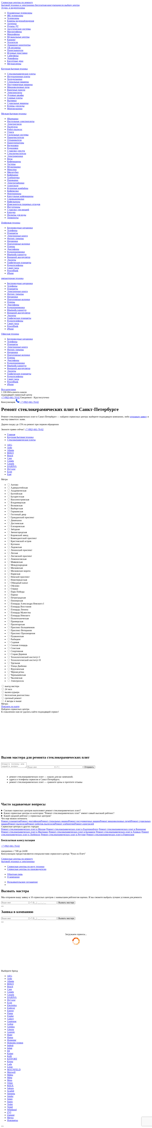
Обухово (15, 586)
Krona (10, 1061)
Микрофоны (13, 34)
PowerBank (12, 270)
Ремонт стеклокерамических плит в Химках (118, 832)
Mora (9, 1080)
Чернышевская (18, 675)
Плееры (11, 246)
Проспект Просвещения (23, 633)
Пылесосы (12, 126)
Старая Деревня (19, 654)
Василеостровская (20, 499)
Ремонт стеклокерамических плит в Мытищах (24, 832)
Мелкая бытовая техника (13, 113)
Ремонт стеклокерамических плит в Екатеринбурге (72, 829)
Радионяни (12, 148)
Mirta (9, 1077)
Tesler (10, 1104)
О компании (13, 877)
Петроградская (18, 597)
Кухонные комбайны (17, 188)
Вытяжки (12, 100)
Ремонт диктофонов (30, 821)
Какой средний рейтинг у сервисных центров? (27, 816)
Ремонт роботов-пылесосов (41, 824)
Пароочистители (15, 137)
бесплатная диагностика (17, 695)
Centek (10, 461)
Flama (10, 1013)
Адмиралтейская (19, 487)
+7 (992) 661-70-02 (10, 397)
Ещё (9, 474)
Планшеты (12, 233)
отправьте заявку (138, 416)
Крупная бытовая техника (14, 68)
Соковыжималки (15, 199)
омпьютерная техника (12, 278)
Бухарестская (17, 496)
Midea (10, 1075)
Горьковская (17, 511)
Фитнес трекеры (15, 238)
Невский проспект (20, 577)
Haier (9, 1034)
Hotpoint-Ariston (15, 1043)
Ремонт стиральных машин (54, 821)
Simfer (10, 1096)
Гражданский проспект (22, 517)
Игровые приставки (17, 53)
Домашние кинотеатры (19, 45)
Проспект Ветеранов (21, 630)
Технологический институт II (26, 660)
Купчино (15, 544)
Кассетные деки (15, 61)
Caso (9, 458)
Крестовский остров (21, 541)
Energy (10, 1010)
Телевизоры (13, 18)
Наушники (12, 241)
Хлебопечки (13, 177)
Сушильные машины (17, 103)
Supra (10, 1101)
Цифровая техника (10, 222)
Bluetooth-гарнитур (16, 254)
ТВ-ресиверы (14, 47)
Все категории (8, 389)
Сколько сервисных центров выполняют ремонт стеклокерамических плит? (42, 810)
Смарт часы (13, 268)
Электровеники (15, 156)
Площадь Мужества (21, 612)
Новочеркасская (19, 580)
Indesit (10, 1045)
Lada (9, 1064)
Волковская (16, 505)
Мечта (10, 1117)
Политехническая (20, 618)
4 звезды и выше (13, 701)
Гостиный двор (18, 514)
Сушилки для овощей (18, 209)
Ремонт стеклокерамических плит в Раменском (110, 834)
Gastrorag (11, 1021)
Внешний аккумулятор (18, 257)
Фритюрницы (14, 193)
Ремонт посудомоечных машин (84, 821)
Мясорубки (13, 172)
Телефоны (12, 230)
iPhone (10, 273)
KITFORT (12, 1059)
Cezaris (10, 463)
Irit (8, 1051)
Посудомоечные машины (20, 84)
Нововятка (12, 1120)
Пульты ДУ (13, 26)
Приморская (17, 621)
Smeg (9, 1099)
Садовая (15, 642)
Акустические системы (19, 29)
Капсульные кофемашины (20, 196)
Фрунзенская (17, 669)
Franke (10, 1016)
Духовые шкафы (15, 95)
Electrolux (12, 1005)
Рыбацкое (15, 639)
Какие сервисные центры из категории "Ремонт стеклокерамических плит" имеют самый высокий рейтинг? (59, 813)
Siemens (11, 1093)
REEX (10, 1085)
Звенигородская (19, 532)
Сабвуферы (13, 55)
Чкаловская (16, 678)
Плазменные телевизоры (19, 13)
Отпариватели (14, 140)
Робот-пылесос (14, 129)
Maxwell (11, 1072)
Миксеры (12, 169)
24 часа (8, 689)
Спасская (15, 648)
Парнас (14, 594)
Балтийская (16, 493)
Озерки (14, 588)
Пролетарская (18, 624)
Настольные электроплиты (20, 121)
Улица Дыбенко (19, 666)
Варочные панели (16, 90)
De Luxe (11, 469)
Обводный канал (19, 583)
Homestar (11, 1040)
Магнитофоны (14, 31)
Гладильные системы (17, 134)
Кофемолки (13, 191)
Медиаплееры (14, 63)
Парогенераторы (15, 142)
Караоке (11, 39)
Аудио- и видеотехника (13, 8)
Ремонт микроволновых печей (115, 821)
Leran (10, 1067)
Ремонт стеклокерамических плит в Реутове (63, 834)
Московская (17, 568)
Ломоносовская (18, 559)
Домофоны (12, 58)
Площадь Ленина (19, 609)
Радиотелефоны (15, 265)
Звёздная (15, 529)
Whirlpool (12, 1109)
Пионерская (17, 600)
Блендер (11, 212)
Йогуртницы (13, 207)
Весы (9, 159)
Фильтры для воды (16, 215)
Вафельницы (13, 201)
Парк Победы (17, 591)
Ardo (9, 447)
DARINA (12, 466)
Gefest (10, 1024)
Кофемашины (14, 161)
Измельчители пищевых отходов (23, 204)
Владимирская (18, 502)
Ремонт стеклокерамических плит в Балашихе (72, 832)
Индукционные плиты (18, 76)
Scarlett (10, 1091)
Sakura (10, 1088)
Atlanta (10, 450)
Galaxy (10, 1018)
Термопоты (13, 217)
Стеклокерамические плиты (21, 74)
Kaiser (10, 1053)
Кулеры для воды (15, 106)
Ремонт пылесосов (17, 824)
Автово (14, 484)
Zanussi (10, 1115)
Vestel (10, 1107)
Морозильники (14, 108)
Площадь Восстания (21, 606)
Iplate (9, 1048)
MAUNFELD (14, 1069)
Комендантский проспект (24, 538)
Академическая (18, 490)
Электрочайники (15, 183)
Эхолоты (11, 260)
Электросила (17, 681)
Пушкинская (17, 636)
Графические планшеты (19, 262)
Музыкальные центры (18, 37)
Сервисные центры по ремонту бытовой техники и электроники (40, 3)
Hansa (10, 1037)
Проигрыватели (15, 50)
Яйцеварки (12, 118)
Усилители (12, 42)
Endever (11, 1008)
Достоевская (17, 523)
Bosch (10, 455)
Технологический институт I (25, 657)
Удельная (15, 663)
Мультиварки (14, 167)
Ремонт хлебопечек (64, 824)
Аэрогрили (12, 185)
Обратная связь (15, 874)
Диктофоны (13, 249)
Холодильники (14, 79)
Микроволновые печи (18, 87)
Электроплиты (14, 92)
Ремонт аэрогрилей (84, 824)
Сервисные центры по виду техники (25, 866)
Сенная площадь (19, 645)
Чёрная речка (17, 672)
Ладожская (16, 547)
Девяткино (16, 520)
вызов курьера (12, 692)
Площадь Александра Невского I (27, 603)
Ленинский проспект (21, 550)
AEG (9, 445)
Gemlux (11, 1026)
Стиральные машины (18, 82)
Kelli (9, 1056)
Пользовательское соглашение (22, 882)
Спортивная (17, 651)
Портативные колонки (18, 244)
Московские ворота (20, 571)
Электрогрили (14, 124)
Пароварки (12, 180)
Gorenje (11, 1032)
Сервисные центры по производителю (26, 869)
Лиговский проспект (21, 556)
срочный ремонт (13, 698)
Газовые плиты (15, 98)
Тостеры (11, 164)
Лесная (14, 553)
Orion (10, 1083)
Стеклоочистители (16, 153)
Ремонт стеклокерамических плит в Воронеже (122, 829)
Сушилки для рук (16, 151)
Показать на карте (10, 706)
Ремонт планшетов (10, 821)
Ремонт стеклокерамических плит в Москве (23, 829)
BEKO (10, 453)
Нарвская (15, 574)
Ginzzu (10, 1029)
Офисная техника (10, 334)
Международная (19, 565)
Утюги (10, 132)
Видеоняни (13, 145)
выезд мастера (12, 686)
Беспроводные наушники (20, 227)
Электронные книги (17, 236)
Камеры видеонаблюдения (20, 21)
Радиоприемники (16, 252)
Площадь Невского (20, 615)
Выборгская (17, 508)
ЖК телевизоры (15, 15)
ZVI (9, 1112)
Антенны (12, 23)
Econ (9, 471)
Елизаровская (17, 526)
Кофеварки (12, 175)
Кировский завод (19, 535)
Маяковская (17, 562)
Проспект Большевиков (23, 627)
